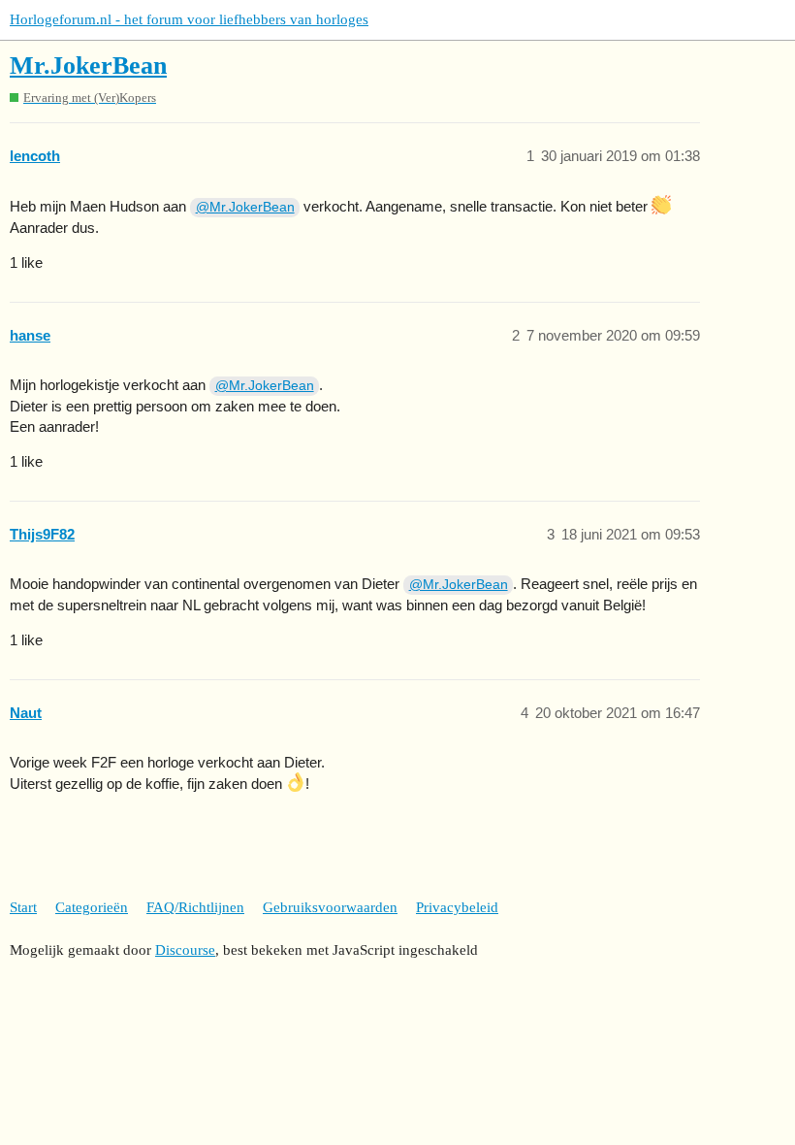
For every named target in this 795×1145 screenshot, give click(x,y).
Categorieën (91, 907)
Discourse (185, 950)
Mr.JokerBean (88, 65)
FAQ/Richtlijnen (195, 907)
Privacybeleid (457, 907)
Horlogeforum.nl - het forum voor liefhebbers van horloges (189, 19)
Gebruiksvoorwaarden (330, 907)
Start (23, 907)
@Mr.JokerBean (245, 206)
